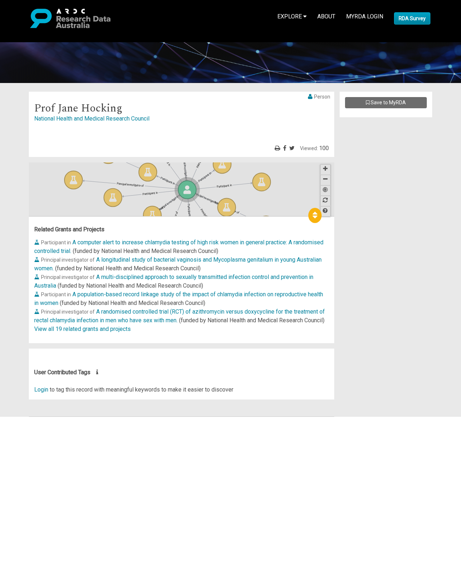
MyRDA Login (364, 16)
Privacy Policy (40, 494)
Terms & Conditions (47, 485)
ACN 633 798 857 (22, 516)
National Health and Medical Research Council (91, 118)
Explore (290, 16)
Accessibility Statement (52, 503)
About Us (33, 421)
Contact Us (36, 438)
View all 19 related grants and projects (82, 329)
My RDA (32, 429)
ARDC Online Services (50, 464)
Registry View (40, 472)
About (326, 16)
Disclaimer (35, 447)
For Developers (42, 455)
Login (41, 389)
